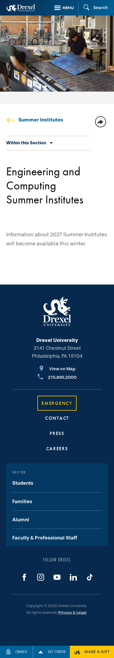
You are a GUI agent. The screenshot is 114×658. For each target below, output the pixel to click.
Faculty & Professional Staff (44, 538)
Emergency (57, 403)
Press (57, 433)
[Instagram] (40, 577)
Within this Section (26, 142)
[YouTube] (57, 577)
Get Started (57, 651)
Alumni (20, 520)
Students (22, 483)
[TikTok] (89, 577)
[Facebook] (24, 577)
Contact (57, 418)
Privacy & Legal (72, 612)
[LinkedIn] (73, 577)
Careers (57, 448)
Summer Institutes (40, 120)
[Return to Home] (20, 7)
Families (22, 501)
